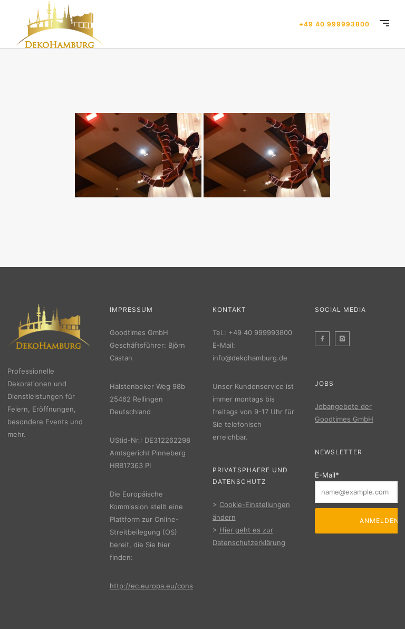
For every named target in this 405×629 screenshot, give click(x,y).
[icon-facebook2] (325, 338)
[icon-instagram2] (345, 338)
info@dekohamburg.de (250, 358)
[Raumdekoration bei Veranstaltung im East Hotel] (138, 155)
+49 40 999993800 (334, 24)
